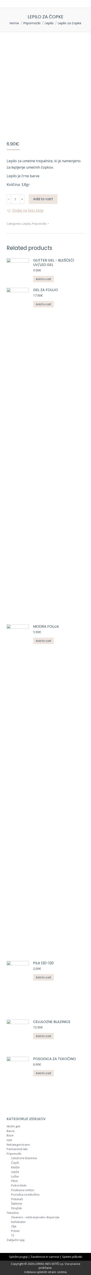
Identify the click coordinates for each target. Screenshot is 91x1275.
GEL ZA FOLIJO (45, 290)
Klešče (15, 1167)
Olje (13, 1226)
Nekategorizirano (18, 1145)
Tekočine (13, 1213)
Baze (10, 1135)
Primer (15, 1231)
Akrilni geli (13, 1126)
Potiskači (17, 1199)
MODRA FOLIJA (46, 626)
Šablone (16, 1203)
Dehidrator (18, 1222)
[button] (25, 210)
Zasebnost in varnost (44, 1257)
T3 (12, 1235)
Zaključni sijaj (16, 1240)
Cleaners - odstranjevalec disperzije (35, 1217)
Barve (11, 1131)
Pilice (14, 1181)
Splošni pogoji (18, 1257)
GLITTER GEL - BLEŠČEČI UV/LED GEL (53, 262)
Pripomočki (39, 224)
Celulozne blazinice (51, 1022)
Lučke (15, 1176)
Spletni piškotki (72, 1257)
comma (62, 1272)
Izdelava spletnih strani (40, 1272)
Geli (9, 1140)
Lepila (26, 224)
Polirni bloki (19, 1185)
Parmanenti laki (17, 1149)
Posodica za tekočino (54, 1059)
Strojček (16, 1208)
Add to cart (43, 199)
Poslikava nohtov (22, 1190)
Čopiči (15, 1163)
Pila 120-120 (43, 963)
